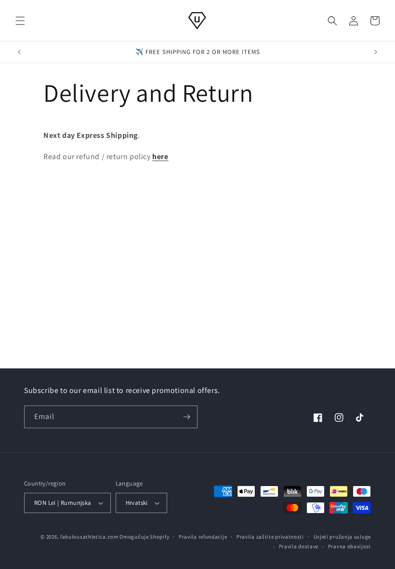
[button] (20, 20)
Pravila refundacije (203, 536)
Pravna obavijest (349, 546)
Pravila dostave (299, 546)
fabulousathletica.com (89, 536)
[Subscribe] (186, 417)
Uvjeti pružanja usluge (342, 536)
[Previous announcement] (19, 52)
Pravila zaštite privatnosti (270, 536)
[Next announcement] (375, 52)
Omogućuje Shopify (144, 536)
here (160, 156)
